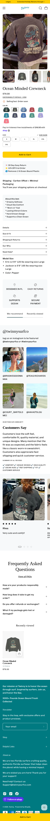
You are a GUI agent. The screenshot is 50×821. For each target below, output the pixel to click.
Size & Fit (7, 233)
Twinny (11, 807)
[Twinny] (25, 8)
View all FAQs (25, 576)
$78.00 (6, 669)
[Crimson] (32, 109)
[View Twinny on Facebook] (17, 794)
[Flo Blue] (23, 115)
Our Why (7, 246)
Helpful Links (8, 746)
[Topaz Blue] (6, 115)
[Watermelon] (6, 121)
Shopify (27, 807)
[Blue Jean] (23, 109)
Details (6, 227)
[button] (40, 8)
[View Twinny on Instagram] (5, 794)
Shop (5, 737)
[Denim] (15, 115)
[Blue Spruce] (6, 109)
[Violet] (40, 115)
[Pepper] (15, 109)
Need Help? (8, 252)
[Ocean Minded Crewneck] (9, 76)
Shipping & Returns (11, 240)
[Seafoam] (40, 109)
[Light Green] (32, 115)
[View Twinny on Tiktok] (11, 794)
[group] (25, 2)
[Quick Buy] (19, 653)
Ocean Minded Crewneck (9, 662)
